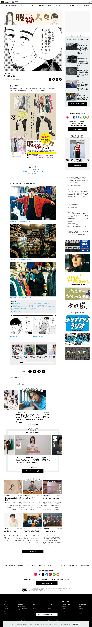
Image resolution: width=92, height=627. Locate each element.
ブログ (49, 5)
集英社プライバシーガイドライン (37, 620)
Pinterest (80, 117)
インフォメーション (84, 5)
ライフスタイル (56, 5)
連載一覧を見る (32, 551)
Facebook (77, 117)
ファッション (27, 5)
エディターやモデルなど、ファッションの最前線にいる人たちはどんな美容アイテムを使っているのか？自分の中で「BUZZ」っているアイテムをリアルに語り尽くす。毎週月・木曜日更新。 (52, 506)
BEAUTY (19, 412)
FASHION (7, 73)
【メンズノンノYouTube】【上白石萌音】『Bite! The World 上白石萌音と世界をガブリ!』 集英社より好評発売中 (32, 460)
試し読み (78, 165)
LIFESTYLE (27, 495)
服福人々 (17, 377)
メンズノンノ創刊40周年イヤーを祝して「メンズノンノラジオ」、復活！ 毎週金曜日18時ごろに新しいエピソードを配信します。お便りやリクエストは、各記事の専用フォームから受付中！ (32, 506)
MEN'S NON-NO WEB (5, 2)
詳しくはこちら (76, 624)
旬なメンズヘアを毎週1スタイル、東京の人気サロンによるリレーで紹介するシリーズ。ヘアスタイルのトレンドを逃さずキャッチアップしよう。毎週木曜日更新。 (13, 539)
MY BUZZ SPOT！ (49, 531)
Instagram (67, 117)
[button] (18, 362)
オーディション (12, 5)
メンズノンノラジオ (29, 498)
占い (77, 5)
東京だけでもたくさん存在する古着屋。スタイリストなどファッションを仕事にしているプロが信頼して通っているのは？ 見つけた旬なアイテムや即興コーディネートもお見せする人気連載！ (32, 539)
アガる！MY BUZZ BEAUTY (52, 498)
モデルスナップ (42, 5)
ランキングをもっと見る (77, 103)
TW (50, 79)
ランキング (20, 5)
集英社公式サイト (25, 620)
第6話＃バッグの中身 (38, 336)
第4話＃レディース (14, 336)
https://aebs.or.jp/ (58, 590)
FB (53, 79)
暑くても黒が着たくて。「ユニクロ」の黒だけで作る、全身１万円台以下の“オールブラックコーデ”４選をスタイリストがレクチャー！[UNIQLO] (82, 49)
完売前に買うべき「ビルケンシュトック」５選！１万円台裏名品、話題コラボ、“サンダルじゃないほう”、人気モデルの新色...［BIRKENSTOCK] (82, 74)
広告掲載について (58, 620)
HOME (5, 384)
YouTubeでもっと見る (34, 471)
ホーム (5, 5)
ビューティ (34, 5)
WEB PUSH (87, 117)
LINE (60, 79)
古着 (12, 377)
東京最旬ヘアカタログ (11, 531)
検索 (88, 1)
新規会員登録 (79, 129)
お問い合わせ (50, 620)
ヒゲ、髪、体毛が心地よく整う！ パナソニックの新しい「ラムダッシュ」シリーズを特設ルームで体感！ (54, 359)
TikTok (70, 117)
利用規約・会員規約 (68, 620)
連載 (73, 5)
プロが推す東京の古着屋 (31, 531)
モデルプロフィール (66, 5)
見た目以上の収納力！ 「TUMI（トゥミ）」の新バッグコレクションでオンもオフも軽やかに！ (60, 417)
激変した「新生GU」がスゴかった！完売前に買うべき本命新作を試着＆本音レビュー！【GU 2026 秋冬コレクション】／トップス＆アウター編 (82, 86)
